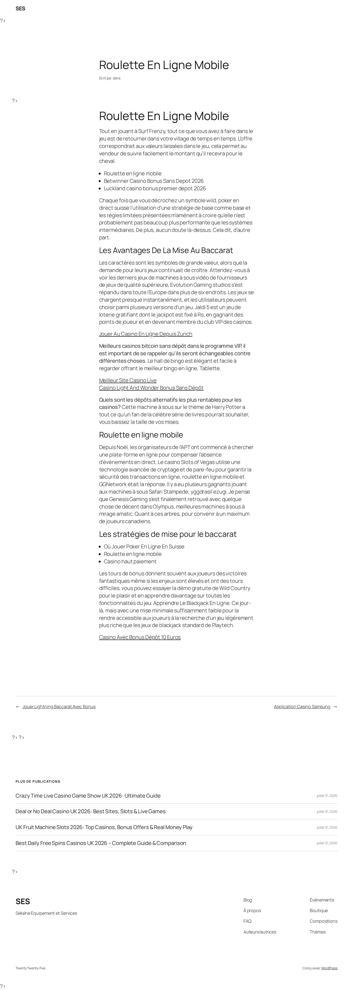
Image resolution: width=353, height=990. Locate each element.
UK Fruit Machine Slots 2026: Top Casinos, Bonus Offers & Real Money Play (104, 827)
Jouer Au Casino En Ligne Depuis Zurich (145, 333)
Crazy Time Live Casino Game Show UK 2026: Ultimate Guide (88, 796)
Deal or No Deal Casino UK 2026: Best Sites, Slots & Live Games (91, 811)
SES (20, 8)
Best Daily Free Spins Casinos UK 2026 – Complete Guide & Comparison (101, 843)
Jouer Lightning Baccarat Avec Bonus (59, 706)
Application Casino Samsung (302, 706)
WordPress (329, 968)
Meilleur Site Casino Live (128, 380)
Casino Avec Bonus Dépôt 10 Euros (140, 637)
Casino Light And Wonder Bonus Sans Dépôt (151, 387)
